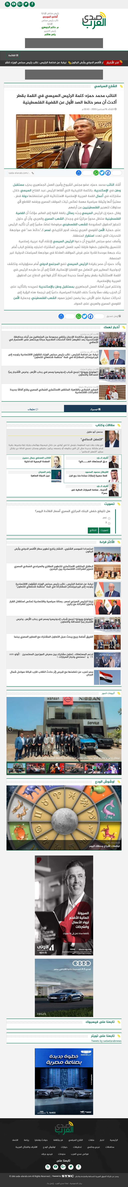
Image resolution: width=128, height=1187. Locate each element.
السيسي (25, 190)
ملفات (91, 1140)
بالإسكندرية (46, 287)
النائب (110, 185)
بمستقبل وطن (64, 287)
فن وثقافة (58, 1140)
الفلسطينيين (91, 207)
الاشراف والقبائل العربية (26, 1147)
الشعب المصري (54, 219)
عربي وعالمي (93, 1147)
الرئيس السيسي (63, 241)
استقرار (89, 236)
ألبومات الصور (108, 693)
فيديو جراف (46, 1154)
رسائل (70, 213)
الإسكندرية (101, 190)
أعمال (99, 196)
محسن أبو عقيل (95, 432)
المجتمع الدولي (50, 264)
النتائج (93, 530)
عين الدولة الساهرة (40, 476)
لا (106, 523)
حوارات (64, 1147)
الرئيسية (114, 1140)
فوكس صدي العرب (79, 1154)
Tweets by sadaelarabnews (106, 1041)
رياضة (26, 1140)
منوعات (61, 1154)
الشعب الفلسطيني (44, 298)
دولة (25, 196)
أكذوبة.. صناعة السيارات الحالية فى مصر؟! (89, 491)
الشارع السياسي (75, 1140)
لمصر (47, 230)
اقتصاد (15, 1140)
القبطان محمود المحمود (96, 472)
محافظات (110, 1147)
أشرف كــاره (102, 458)
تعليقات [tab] (32, 409)
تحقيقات (77, 1147)
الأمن (101, 230)
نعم (105, 518)
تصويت (104, 530)
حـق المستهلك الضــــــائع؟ (93, 462)
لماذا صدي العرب (61, 1183)
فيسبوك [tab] (94, 409)
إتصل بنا (50, 1183)
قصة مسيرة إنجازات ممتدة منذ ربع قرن (88, 476)
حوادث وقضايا (41, 1140)
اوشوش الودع (49, 1147)
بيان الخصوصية (75, 1183)
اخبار (102, 1140)
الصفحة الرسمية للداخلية (37, 462)
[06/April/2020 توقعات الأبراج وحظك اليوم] (64, 818)
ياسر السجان (44, 472)
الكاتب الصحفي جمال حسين (36, 458)
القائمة (12, 55)
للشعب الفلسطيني (75, 224)
